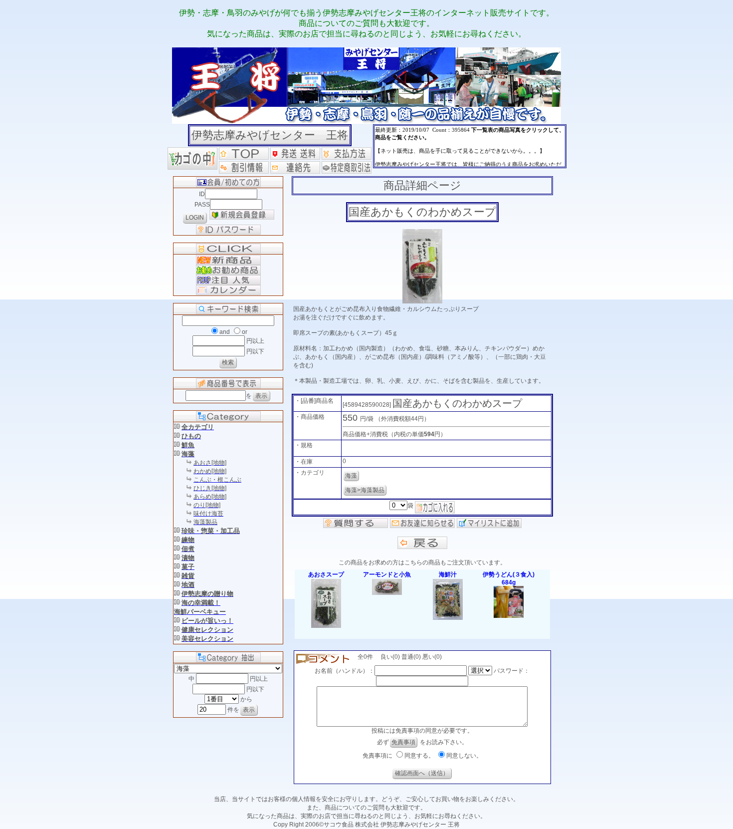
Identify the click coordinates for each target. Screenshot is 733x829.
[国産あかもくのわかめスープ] (422, 301)
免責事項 (403, 742)
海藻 (351, 475)
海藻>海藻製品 (364, 490)
